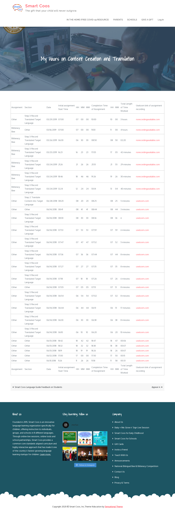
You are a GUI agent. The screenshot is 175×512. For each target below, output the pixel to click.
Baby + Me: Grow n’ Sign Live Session (132, 427)
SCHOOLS (132, 19)
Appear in (156, 387)
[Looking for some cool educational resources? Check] (100, 438)
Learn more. (45, 454)
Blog (117, 477)
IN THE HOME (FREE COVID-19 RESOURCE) (88, 19)
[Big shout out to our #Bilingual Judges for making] (70, 454)
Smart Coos (37, 5)
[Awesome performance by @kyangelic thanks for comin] (100, 454)
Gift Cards (119, 444)
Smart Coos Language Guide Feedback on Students (38, 387)
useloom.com (142, 201)
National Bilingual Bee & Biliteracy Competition (136, 466)
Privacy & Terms (122, 482)
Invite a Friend (121, 449)
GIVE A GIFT (147, 19)
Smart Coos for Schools (126, 438)
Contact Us (120, 471)
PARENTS (118, 19)
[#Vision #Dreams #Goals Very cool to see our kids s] (85, 454)
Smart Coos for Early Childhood (129, 433)
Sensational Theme (114, 506)
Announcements (122, 460)
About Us (119, 422)
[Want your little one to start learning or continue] (85, 438)
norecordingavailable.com (148, 119)
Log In (161, 19)
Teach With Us (121, 455)
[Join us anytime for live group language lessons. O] (70, 438)
